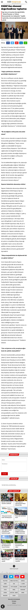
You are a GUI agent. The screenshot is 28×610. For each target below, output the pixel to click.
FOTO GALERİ (14, 586)
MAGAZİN (5, 595)
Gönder (4, 473)
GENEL (22, 592)
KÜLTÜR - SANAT (14, 592)
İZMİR (5, 583)
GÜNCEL (23, 580)
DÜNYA (5, 592)
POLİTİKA (5, 580)
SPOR (5, 589)
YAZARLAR (5, 586)
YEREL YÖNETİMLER (14, 590)
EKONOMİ (23, 589)
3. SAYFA (23, 583)
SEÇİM (14, 595)
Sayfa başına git (14, 568)
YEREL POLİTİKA (14, 580)
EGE (14, 583)
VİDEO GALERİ (23, 586)
